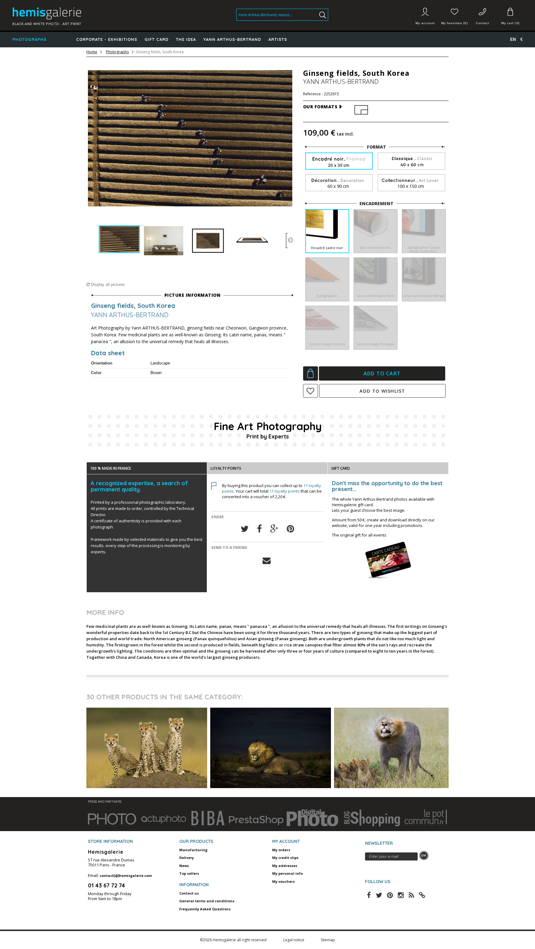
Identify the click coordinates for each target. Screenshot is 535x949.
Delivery (186, 857)
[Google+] (274, 529)
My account (425, 23)
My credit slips (285, 857)
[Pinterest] (290, 529)
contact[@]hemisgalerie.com (126, 875)
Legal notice (294, 940)
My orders (281, 850)
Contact (482, 23)
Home (91, 52)
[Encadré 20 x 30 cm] (339, 161)
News (184, 865)
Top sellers (189, 873)
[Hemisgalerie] (70, 13)
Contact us (189, 893)
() (510, 23)
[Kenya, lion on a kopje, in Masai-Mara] (270, 748)
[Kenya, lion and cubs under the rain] (394, 748)
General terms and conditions (206, 901)
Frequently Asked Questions (205, 909)
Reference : (313, 94)
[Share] (259, 529)
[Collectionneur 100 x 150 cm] (411, 183)
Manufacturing (193, 850)
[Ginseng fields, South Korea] (119, 239)
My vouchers (283, 881)
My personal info (287, 873)
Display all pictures (107, 284)
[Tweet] (244, 529)
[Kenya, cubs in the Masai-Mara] (146, 748)
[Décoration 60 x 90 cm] (339, 183)
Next (290, 240)
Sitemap (328, 940)
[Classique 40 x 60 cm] (411, 161)
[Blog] (422, 894)
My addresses (284, 865)
